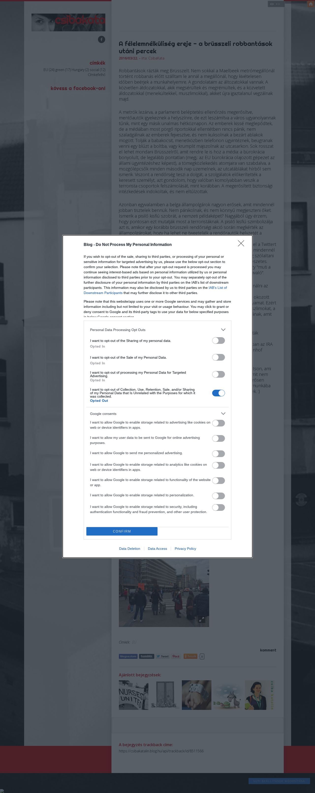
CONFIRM (122, 531)
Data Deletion (129, 549)
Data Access (157, 549)
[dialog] (157, 396)
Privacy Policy (185, 549)
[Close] (242, 245)
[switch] (218, 340)
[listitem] (157, 329)
